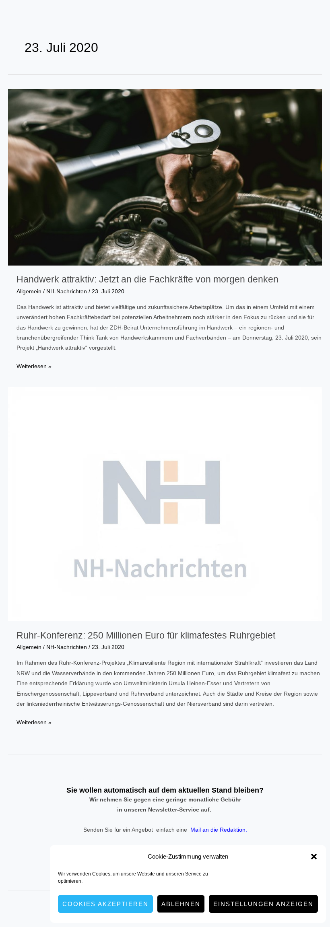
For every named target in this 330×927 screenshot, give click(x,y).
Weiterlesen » (34, 367)
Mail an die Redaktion (217, 830)
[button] (314, 857)
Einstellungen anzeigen (263, 903)
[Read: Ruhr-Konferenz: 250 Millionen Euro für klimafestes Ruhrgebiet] (165, 504)
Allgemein (28, 291)
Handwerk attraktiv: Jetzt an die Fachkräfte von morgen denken (147, 279)
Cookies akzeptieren (105, 903)
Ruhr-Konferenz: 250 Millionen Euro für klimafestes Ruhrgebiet (145, 635)
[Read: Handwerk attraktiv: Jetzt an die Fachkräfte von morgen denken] (165, 177)
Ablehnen (180, 903)
